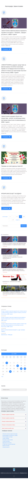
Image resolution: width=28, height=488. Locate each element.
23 (24, 368)
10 (23, 216)
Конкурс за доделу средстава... (8, 414)
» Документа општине (6, 442)
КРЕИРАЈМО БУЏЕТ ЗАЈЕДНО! (11, 193)
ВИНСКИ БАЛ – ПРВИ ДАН (6, 334)
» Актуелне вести (5, 447)
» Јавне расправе (6, 441)
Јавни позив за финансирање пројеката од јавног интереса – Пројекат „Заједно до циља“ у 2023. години (14, 32)
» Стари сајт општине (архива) (8, 444)
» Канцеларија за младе (7, 436)
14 (17, 365)
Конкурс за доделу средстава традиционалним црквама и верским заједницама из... (12, 257)
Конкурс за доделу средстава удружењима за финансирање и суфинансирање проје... (14, 244)
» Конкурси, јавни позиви (7, 439)
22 (21, 368)
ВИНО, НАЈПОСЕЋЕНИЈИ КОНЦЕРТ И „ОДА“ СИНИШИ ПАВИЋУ (13, 330)
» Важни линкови (5, 445)
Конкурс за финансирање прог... (8, 421)
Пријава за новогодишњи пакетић (12, 166)
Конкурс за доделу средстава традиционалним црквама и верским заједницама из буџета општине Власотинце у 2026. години (13, 319)
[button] (14, 476)
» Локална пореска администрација (9, 433)
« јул (2, 376)
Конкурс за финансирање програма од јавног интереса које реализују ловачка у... (14, 270)
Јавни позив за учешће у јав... (8, 428)
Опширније (5, 49)
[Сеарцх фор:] (11, 225)
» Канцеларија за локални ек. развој (9, 435)
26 (10, 371)
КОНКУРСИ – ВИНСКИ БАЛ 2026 (11, 281)
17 (13, 219)
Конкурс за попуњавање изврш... (8, 424)
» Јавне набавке (5, 438)
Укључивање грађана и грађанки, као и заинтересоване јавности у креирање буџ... (14, 293)
